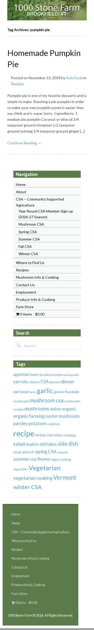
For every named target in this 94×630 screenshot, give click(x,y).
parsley (20, 423)
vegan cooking (60, 459)
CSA (44, 381)
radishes (53, 424)
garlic (45, 390)
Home (21, 184)
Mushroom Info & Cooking (37, 277)
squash (62, 452)
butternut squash (66, 375)
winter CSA (27, 486)
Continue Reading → (24, 143)
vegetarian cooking (32, 478)
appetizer (21, 374)
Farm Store (25, 307)
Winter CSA (28, 253)
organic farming (29, 416)
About (21, 192)
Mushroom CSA (31, 224)
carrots (20, 381)
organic (69, 408)
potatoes (37, 423)
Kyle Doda (74, 78)
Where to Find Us (30, 262)
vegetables (20, 469)
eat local (20, 391)
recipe (23, 433)
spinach (28, 452)
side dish (68, 443)
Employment (26, 292)
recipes (40, 435)
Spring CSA (28, 232)
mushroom (21, 401)
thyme (43, 459)
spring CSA (46, 451)
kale (75, 391)
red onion (54, 435)
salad (19, 444)
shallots (32, 444)
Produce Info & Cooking (35, 299)
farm (32, 392)
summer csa (24, 459)
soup (17, 452)
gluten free (62, 392)
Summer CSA (29, 239)
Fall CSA (25, 246)
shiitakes (48, 444)
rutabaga (69, 435)
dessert (54, 382)
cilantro (34, 382)
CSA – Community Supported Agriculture (40, 532)
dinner (67, 381)
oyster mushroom (62, 416)
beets (34, 375)
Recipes (17, 84)
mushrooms (37, 408)
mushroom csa (46, 400)
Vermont (64, 477)
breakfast (47, 375)
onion (55, 408)
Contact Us (25, 285)
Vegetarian (45, 468)
